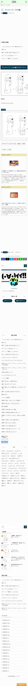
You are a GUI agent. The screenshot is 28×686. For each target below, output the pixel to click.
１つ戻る (4, 149)
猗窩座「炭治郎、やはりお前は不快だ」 (11, 419)
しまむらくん (5, 456)
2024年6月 (6, 662)
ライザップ (17, 252)
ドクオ (4, 468)
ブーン (9, 470)
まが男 (19, 456)
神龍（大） (4, 49)
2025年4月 (6, 632)
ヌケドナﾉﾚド (22, 468)
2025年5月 (6, 629)
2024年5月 (6, 665)
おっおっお (10, 451)
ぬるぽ (13, 456)
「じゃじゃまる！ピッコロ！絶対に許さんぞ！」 (13, 46)
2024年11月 (6, 647)
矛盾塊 (9, 480)
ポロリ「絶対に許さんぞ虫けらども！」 (11, 354)
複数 (3, 483)
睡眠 (3, 480)
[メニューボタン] (2, 2)
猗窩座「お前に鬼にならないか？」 (10, 431)
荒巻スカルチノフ (18, 480)
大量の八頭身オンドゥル (7, 372)
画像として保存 (21, 143)
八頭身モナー (5, 475)
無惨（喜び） (5, 394)
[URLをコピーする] (25, 259)
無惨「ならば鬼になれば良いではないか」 (11, 391)
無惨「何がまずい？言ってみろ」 (9, 384)
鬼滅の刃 (21, 483)
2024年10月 (6, 650)
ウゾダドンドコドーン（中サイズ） (10, 357)
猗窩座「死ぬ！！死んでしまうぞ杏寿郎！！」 (12, 400)
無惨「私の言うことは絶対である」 (10, 381)
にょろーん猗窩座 (6, 397)
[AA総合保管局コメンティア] (14, 2)
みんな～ (4, 458)
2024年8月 (6, 656)
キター (10, 463)
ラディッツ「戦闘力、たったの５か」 (10, 58)
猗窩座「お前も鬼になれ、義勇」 (9, 409)
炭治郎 (23, 478)
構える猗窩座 (5, 406)
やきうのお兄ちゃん (14, 458)
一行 (12, 473)
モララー (23, 470)
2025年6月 (6, 626)
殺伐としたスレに (14, 478)
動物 (23, 475)
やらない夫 (5, 460)
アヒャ (4, 463)
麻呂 (3, 485)
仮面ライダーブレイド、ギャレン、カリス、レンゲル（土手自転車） (14, 364)
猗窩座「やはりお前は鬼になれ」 (9, 425)
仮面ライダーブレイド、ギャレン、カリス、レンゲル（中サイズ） (14, 368)
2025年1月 (6, 641)
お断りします (5, 453)
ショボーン (11, 465)
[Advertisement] (14, 27)
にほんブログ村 (4, 439)
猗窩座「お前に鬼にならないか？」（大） (11, 428)
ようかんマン (20, 460)
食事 (14, 483)
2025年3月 (6, 635)
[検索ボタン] (26, 2)
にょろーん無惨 (5, 378)
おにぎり (18, 451)
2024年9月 (6, 653)
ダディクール (20, 465)
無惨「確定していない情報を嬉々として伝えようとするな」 (14, 388)
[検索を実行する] (25, 265)
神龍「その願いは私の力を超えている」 (11, 52)
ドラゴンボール (12, 468)
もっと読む (7, 182)
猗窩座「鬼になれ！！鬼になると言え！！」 (12, 403)
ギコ (16, 463)
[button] (3, 259)
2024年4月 (6, 668)
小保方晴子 (5, 478)
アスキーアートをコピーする (9, 143)
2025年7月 (6, 623)
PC (3, 451)
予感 (17, 473)
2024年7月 (6, 659)
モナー (16, 470)
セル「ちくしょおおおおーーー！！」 (10, 55)
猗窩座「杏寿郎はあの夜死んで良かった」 (11, 412)
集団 (9, 483)
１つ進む (9, 149)
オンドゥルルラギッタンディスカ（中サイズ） (12, 360)
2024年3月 (6, 671)
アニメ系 (5, 13)
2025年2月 (6, 638)
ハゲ (3, 470)
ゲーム (4, 465)
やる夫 (12, 460)
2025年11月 (6, 620)
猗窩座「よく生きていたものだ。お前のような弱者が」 (13, 416)
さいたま (14, 453)
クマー (22, 463)
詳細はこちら (16, 174)
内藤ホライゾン (15, 475)
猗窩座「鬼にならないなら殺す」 (9, 422)
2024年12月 (6, 644)
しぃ (20, 453)
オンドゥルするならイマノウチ (9, 375)
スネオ (12, 252)
